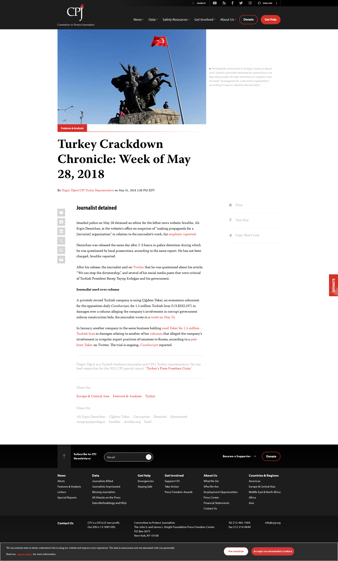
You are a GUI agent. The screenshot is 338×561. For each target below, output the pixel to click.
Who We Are (211, 486)
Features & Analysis (72, 128)
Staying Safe (145, 486)
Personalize (236, 551)
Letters (62, 492)
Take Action (172, 486)
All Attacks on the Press (106, 497)
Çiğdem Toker (119, 417)
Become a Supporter (237, 456)
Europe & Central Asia (92, 396)
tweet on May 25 (163, 317)
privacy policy (24, 554)
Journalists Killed (102, 481)
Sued (147, 422)
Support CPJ (172, 481)
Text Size (241, 220)
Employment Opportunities (221, 492)
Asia (251, 503)
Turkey (150, 396)
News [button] (138, 19)
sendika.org (132, 422)
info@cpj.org (272, 522)
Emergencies (146, 481)
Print (239, 205)
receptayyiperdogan (90, 422)
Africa (252, 497)
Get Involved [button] (203, 19)
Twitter (138, 267)
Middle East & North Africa (264, 492)
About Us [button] (227, 19)
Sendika (114, 422)
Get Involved (174, 475)
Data (95, 475)
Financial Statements (216, 503)
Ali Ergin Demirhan (90, 417)
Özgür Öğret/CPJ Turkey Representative (88, 190)
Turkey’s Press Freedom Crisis (169, 369)
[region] (169, 551)
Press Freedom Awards (178, 492)
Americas (254, 481)
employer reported (182, 234)
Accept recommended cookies (273, 551)
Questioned (178, 417)
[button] (276, 3)
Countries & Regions (264, 475)
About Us (210, 475)
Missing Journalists (103, 492)
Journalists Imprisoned (106, 486)
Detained (160, 417)
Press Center (211, 497)
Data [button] (152, 19)
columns (156, 334)
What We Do (211, 481)
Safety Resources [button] (175, 19)
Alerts (61, 481)
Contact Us (210, 508)
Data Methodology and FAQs (109, 503)
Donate (249, 19)
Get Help (271, 19)
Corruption (141, 417)
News (62, 475)
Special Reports (67, 497)
